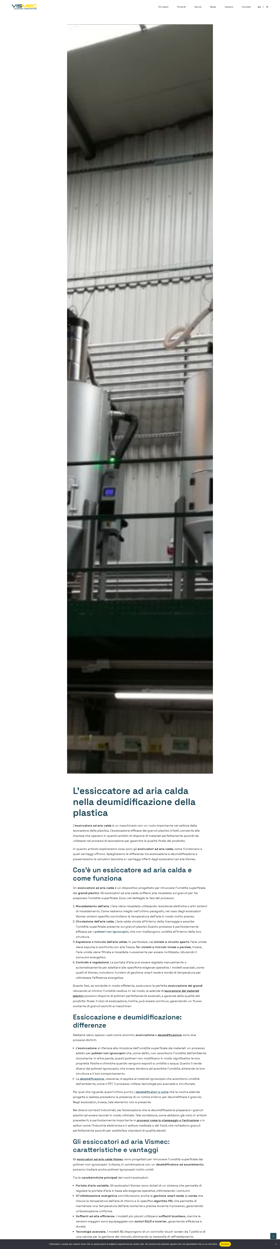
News (213, 6)
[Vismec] (24, 6)
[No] (276, 1244)
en (259, 7)
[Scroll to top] (273, 1235)
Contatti (246, 6)
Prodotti (181, 6)
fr (267, 7)
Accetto (225, 1244)
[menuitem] (164, 7)
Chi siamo (163, 6)
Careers (229, 6)
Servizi (198, 6)
